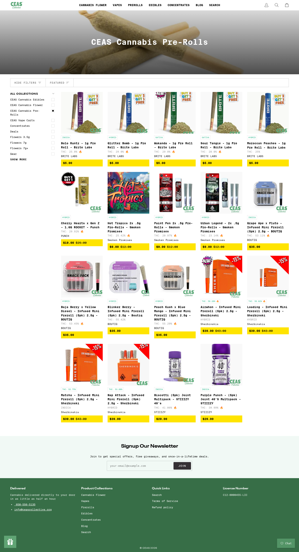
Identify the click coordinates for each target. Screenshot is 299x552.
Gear (13, 153)
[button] (93, 5)
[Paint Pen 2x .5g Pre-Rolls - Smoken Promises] (175, 193)
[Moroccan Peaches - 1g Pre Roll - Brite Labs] (268, 113)
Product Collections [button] (96, 488)
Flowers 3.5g (20, 137)
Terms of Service (165, 501)
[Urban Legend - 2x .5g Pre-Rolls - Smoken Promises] (221, 193)
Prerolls (87, 507)
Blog (84, 526)
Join (182, 466)
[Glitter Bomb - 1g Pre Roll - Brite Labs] (128, 113)
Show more (18, 159)
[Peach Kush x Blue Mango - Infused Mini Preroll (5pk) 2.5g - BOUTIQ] (175, 276)
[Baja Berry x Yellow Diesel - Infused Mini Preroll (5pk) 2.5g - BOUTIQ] (82, 276)
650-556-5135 (24, 504)
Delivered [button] (17, 488)
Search (86, 532)
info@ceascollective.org (33, 509)
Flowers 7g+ (19, 148)
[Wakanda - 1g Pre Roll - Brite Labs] (175, 113)
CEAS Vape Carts (22, 120)
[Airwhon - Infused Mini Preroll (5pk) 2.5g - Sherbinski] (221, 276)
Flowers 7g (18, 142)
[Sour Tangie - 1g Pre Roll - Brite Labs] (221, 113)
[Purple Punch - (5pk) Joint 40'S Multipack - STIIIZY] (221, 365)
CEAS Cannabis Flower (26, 105)
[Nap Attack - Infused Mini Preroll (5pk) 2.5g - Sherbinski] (128, 365)
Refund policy (162, 507)
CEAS (147, 548)
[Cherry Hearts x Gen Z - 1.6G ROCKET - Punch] (82, 193)
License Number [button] (235, 488)
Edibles (87, 513)
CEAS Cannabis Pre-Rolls (24, 112)
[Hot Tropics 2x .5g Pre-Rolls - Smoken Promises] (128, 193)
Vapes (85, 501)
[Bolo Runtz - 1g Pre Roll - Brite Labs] (82, 113)
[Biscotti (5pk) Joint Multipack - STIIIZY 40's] (175, 365)
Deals (14, 131)
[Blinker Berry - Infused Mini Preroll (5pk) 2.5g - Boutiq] (128, 276)
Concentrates (20, 125)
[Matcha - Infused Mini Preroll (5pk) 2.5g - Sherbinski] (82, 365)
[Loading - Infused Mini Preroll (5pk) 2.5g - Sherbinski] (268, 276)
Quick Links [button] (161, 488)
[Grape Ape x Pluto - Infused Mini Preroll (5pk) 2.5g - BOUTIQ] (268, 193)
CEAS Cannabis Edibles (27, 99)
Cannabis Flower (93, 494)
